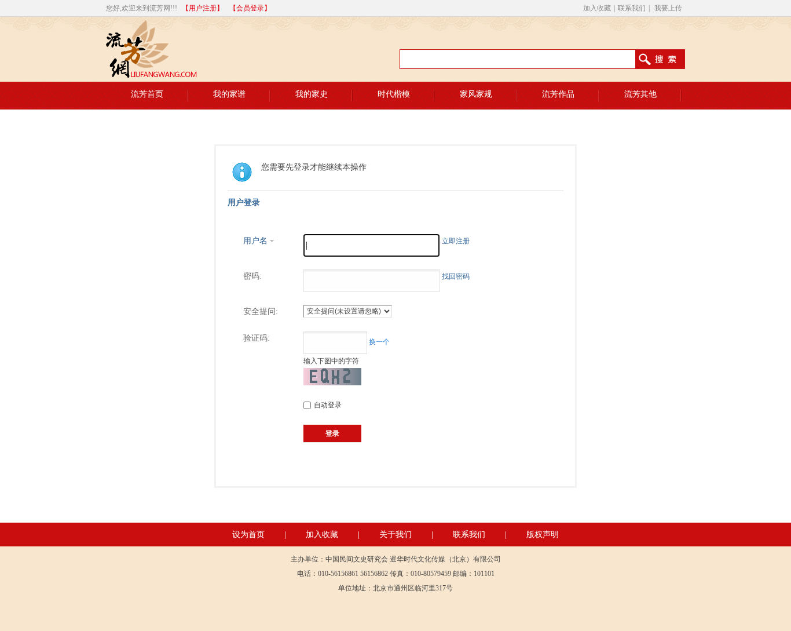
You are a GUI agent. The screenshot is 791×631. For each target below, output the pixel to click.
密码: (252, 276)
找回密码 (456, 276)
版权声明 (542, 534)
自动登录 (328, 405)
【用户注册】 (203, 8)
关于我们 (395, 534)
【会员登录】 (250, 8)
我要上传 (668, 8)
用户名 (255, 240)
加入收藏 (597, 8)
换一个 (379, 342)
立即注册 (456, 241)
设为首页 (248, 534)
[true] (665, 59)
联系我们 (632, 8)
